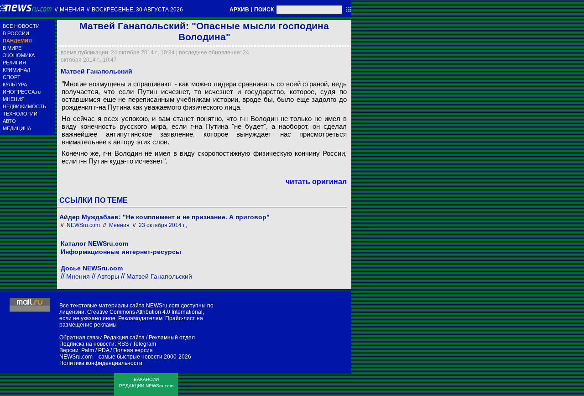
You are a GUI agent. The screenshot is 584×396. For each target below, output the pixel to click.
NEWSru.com (83, 225)
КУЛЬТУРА (15, 84)
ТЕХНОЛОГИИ (20, 113)
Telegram (144, 344)
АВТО (9, 121)
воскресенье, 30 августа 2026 (137, 9)
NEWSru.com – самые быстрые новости (110, 357)
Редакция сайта (124, 337)
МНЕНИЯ (14, 99)
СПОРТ (12, 77)
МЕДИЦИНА (17, 128)
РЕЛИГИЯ (14, 62)
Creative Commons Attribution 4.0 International (145, 312)
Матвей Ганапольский (159, 276)
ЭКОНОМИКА (19, 55)
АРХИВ (239, 9)
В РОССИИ (16, 33)
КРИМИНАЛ (16, 70)
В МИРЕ (12, 48)
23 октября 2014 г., (163, 225)
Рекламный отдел (172, 337)
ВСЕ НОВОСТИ (21, 26)
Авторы (108, 276)
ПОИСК (264, 9)
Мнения (72, 9)
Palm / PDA (95, 350)
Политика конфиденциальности (100, 363)
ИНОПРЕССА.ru (22, 92)
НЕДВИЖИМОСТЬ (24, 106)
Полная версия (133, 350)
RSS (123, 344)
